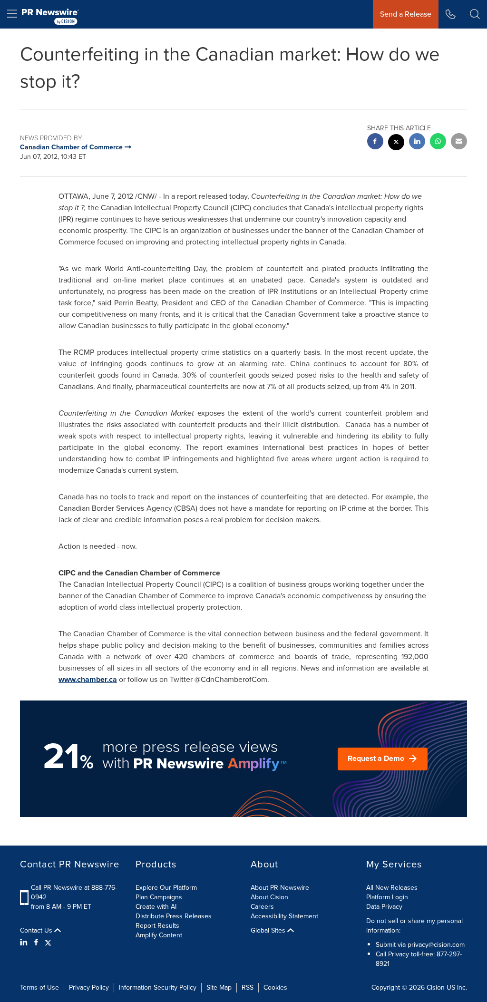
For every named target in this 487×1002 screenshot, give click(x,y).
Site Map (219, 987)
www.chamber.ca (87, 679)
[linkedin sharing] (417, 142)
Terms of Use (39, 987)
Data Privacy (384, 907)
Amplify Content (159, 935)
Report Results (157, 926)
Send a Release (405, 14)
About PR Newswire (280, 888)
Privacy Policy (89, 987)
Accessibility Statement (284, 916)
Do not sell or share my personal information (414, 925)
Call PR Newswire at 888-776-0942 (74, 892)
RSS (247, 987)
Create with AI (156, 907)
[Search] (475, 14)
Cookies (275, 987)
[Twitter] (48, 942)
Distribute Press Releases (174, 916)
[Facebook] (36, 942)
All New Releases (392, 888)
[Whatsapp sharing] (438, 142)
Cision (436, 987)
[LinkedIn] (25, 942)
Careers (262, 907)
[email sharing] (459, 142)
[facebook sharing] (375, 142)
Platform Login (387, 897)
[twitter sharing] (396, 143)
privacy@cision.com (436, 945)
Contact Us (37, 930)
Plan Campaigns (159, 897)
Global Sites (269, 930)
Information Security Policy (157, 987)
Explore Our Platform (166, 888)
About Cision (269, 897)
